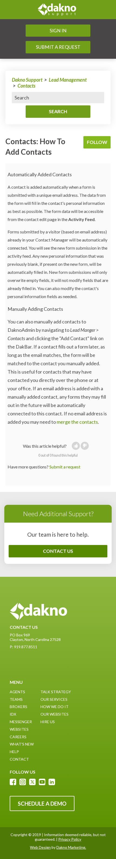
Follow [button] (97, 142)
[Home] (58, 9)
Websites (19, 729)
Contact (19, 759)
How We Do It (54, 706)
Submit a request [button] (58, 47)
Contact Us (58, 551)
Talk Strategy (55, 691)
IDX (13, 714)
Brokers (18, 706)
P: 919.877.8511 (23, 646)
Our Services (53, 699)
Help (14, 751)
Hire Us (47, 721)
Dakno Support (27, 80)
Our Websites (54, 714)
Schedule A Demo (42, 803)
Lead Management (68, 80)
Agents (17, 691)
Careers (18, 736)
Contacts (26, 86)
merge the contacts (77, 422)
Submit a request (64, 466)
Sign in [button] (58, 30)
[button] (76, 446)
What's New (22, 744)
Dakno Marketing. (71, 847)
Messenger (21, 721)
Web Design (40, 847)
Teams (16, 699)
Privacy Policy (69, 839)
